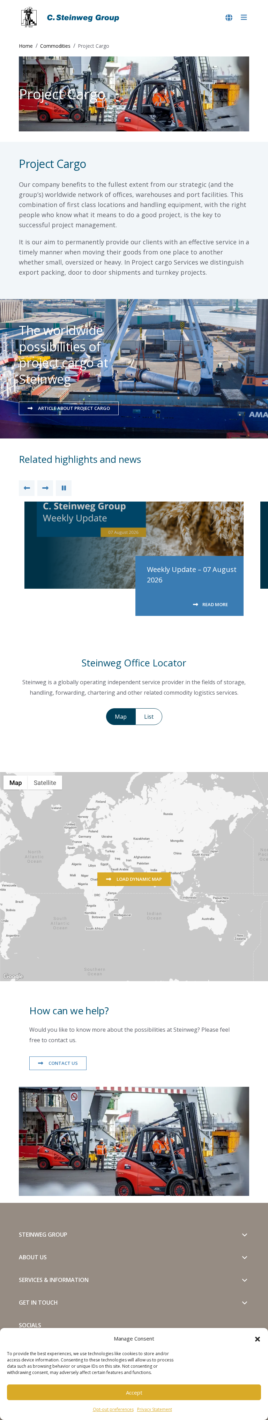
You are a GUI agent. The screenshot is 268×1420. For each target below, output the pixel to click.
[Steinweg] (71, 17)
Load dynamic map (139, 879)
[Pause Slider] (64, 488)
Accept (134, 1392)
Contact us (62, 1063)
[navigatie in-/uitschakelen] (244, 17)
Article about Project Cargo (73, 408)
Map (121, 716)
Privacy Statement (154, 1409)
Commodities (55, 46)
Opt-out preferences (113, 1409)
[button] (257, 1338)
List (149, 716)
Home (26, 46)
